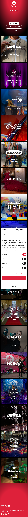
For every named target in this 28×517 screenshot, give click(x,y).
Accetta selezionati (14, 282)
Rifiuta (14, 286)
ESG (10, 510)
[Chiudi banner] (25, 229)
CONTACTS (14, 510)
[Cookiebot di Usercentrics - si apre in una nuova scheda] (17, 230)
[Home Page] (14, 4)
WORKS (7, 510)
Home (11, 10)
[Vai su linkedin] (6, 514)
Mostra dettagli (20, 273)
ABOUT (3, 510)
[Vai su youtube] (8, 513)
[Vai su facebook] (1, 514)
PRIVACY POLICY (20, 510)
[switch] (23, 258)
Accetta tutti (14, 278)
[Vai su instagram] (3, 514)
